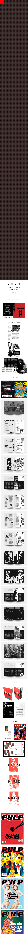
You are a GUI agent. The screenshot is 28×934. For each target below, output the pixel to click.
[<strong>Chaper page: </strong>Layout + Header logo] (14, 576)
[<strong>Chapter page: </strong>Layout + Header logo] (14, 464)
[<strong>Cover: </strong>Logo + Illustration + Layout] (14, 310)
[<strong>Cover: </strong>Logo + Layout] (14, 693)
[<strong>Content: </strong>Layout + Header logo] (14, 426)
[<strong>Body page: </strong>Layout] (14, 710)
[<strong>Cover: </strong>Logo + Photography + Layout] (14, 389)
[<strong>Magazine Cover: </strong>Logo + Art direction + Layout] (12, 829)
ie (2, 1)
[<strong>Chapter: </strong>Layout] (14, 765)
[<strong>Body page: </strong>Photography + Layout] (14, 408)
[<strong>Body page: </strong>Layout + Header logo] (14, 483)
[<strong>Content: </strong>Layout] (14, 749)
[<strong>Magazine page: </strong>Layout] (14, 333)
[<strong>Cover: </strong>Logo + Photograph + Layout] (14, 732)
